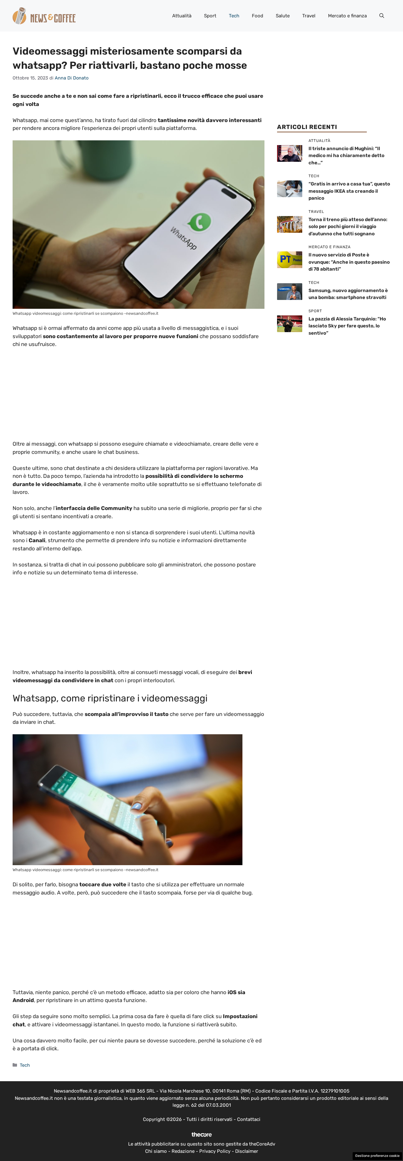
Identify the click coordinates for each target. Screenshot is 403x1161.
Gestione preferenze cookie (377, 1156)
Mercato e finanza (347, 16)
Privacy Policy (214, 1151)
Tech (234, 16)
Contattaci (248, 1119)
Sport (210, 16)
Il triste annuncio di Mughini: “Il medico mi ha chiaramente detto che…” (346, 156)
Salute (283, 16)
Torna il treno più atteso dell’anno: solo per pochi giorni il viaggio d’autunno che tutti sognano (348, 227)
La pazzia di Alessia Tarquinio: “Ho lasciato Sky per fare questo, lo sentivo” (347, 326)
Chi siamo (156, 1151)
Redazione (183, 1151)
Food (257, 16)
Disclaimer (246, 1151)
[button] (381, 15)
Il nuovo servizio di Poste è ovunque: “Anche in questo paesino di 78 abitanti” (349, 262)
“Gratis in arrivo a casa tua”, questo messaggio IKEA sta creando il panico (349, 191)
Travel (308, 16)
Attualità (181, 16)
